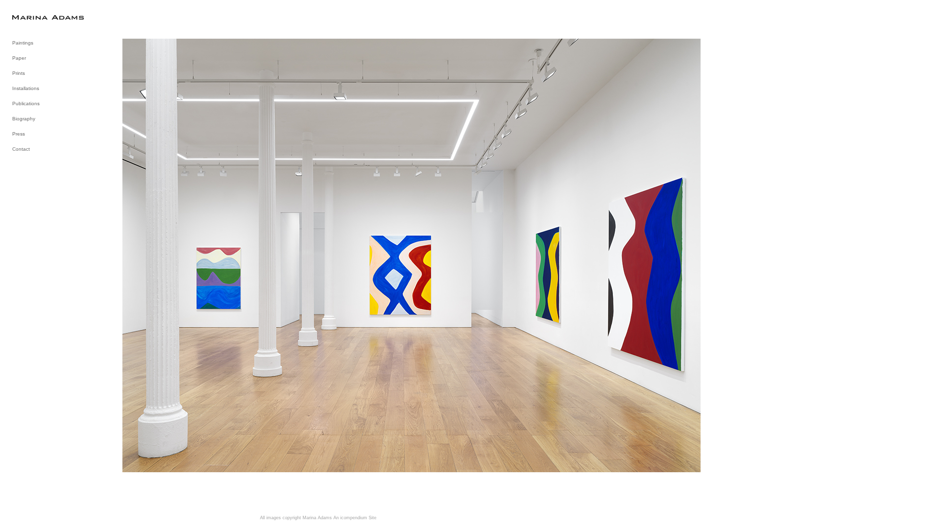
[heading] (36, 17)
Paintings (22, 43)
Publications (26, 103)
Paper (19, 58)
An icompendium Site (354, 517)
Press (18, 134)
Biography (23, 118)
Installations (25, 88)
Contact (21, 149)
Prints (18, 73)
